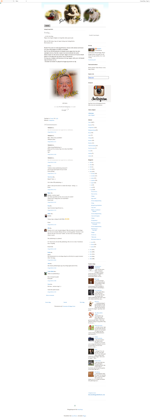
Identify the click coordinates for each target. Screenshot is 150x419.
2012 (91, 251)
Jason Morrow (74, 415)
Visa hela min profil (92, 59)
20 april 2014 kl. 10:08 (52, 280)
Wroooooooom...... (94, 191)
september (93, 180)
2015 (91, 169)
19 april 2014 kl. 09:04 (52, 260)
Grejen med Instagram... (95, 215)
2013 (91, 249)
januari (92, 246)
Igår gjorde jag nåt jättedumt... (96, 205)
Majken (49, 213)
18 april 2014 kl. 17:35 (52, 173)
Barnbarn (90, 143)
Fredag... (93, 203)
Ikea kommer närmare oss (96, 239)
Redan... (96, 349)
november (93, 175)
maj (92, 187)
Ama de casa (50, 176)
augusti (92, 182)
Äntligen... (93, 196)
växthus (89, 156)
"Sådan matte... (94, 237)
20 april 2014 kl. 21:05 (52, 292)
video (89, 135)
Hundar (89, 125)
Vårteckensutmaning (92, 145)
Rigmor (49, 193)
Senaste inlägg (48, 302)
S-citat (89, 150)
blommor (90, 140)
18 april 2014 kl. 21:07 (52, 202)
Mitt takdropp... (97, 372)
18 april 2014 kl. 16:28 (52, 154)
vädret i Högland (91, 115)
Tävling (89, 137)
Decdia (49, 252)
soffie (49, 263)
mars (92, 242)
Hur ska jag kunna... (98, 290)
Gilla (49, 228)
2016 (91, 167)
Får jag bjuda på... (94, 220)
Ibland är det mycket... (99, 325)
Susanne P (99, 48)
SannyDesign (80, 409)
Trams (89, 122)
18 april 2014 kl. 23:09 (52, 249)
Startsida (47, 25)
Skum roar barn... (94, 193)
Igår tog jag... (97, 279)
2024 (91, 162)
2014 (91, 171)
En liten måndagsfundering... (96, 200)
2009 (91, 258)
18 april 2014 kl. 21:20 (52, 224)
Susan (49, 284)
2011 (91, 254)
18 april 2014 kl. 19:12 (52, 189)
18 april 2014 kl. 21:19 (52, 210)
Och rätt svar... (94, 234)
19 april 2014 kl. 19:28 (52, 268)
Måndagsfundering (91, 130)
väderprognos (91, 113)
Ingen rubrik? (93, 198)
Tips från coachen (91, 148)
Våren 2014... (93, 207)
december (93, 173)
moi (48, 165)
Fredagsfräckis (51, 120)
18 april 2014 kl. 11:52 (52, 132)
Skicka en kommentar (50, 295)
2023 (91, 164)
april (92, 189)
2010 (91, 256)
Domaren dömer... (98, 360)
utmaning (90, 153)
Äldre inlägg (82, 302)
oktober (92, 178)
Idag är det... (97, 301)
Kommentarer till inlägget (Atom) (69, 306)
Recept (89, 132)
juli (91, 185)
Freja (49, 205)
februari (92, 244)
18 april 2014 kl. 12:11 (52, 141)
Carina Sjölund (51, 271)
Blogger (84, 415)
